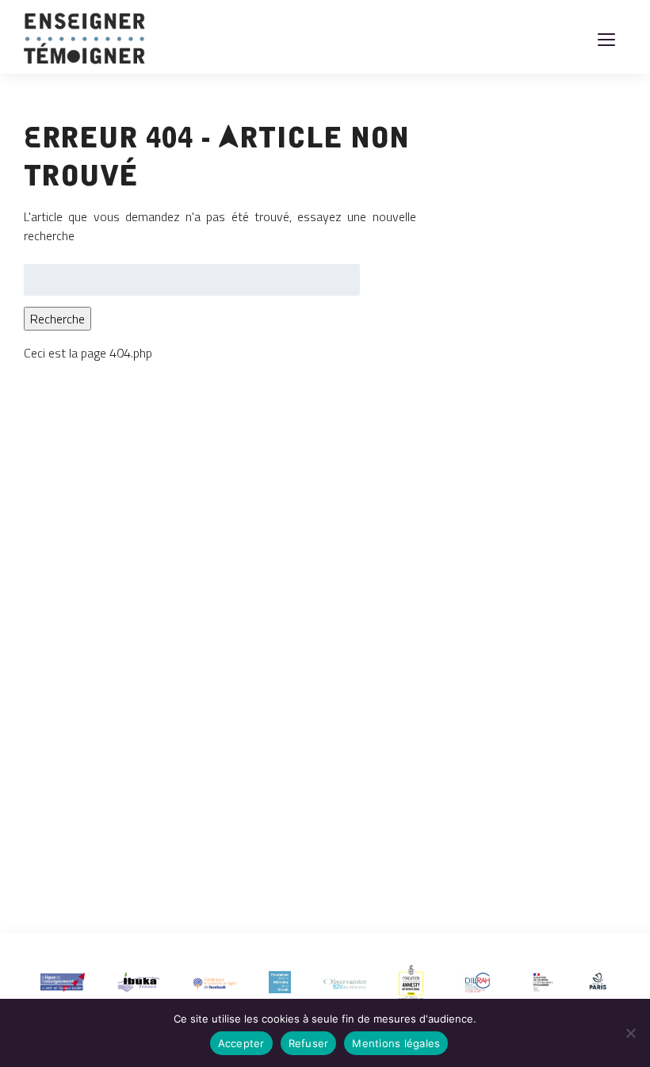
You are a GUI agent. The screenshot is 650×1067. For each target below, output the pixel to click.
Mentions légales (396, 1043)
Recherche (57, 318)
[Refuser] (630, 1033)
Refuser (309, 1043)
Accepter (241, 1043)
